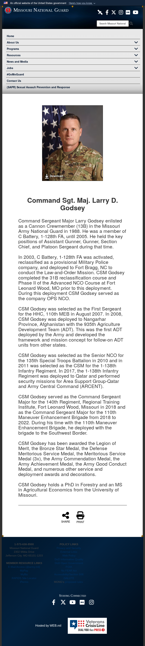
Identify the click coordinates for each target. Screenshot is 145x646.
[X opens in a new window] (113, 12)
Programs (13, 49)
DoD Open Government (69, 563)
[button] (82, 3)
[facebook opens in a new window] (107, 12)
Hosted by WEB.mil (48, 625)
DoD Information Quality (69, 559)
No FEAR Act (69, 570)
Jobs (10, 68)
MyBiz (24, 574)
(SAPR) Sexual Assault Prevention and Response (38, 87)
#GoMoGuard (15, 74)
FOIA (69, 566)
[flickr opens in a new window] (128, 12)
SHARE (65, 521)
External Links (68, 551)
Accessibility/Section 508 (68, 574)
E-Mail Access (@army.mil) (24, 566)
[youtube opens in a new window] (135, 12)
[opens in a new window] (100, 12)
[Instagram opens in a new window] (121, 12)
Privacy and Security (69, 548)
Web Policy (69, 555)
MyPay (24, 570)
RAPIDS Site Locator (24, 578)
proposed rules (74, 581)
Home (10, 36)
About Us (13, 42)
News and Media (17, 61)
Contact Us (14, 81)
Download (56, 176)
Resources (14, 55)
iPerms (24, 581)
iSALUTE (68, 578)
